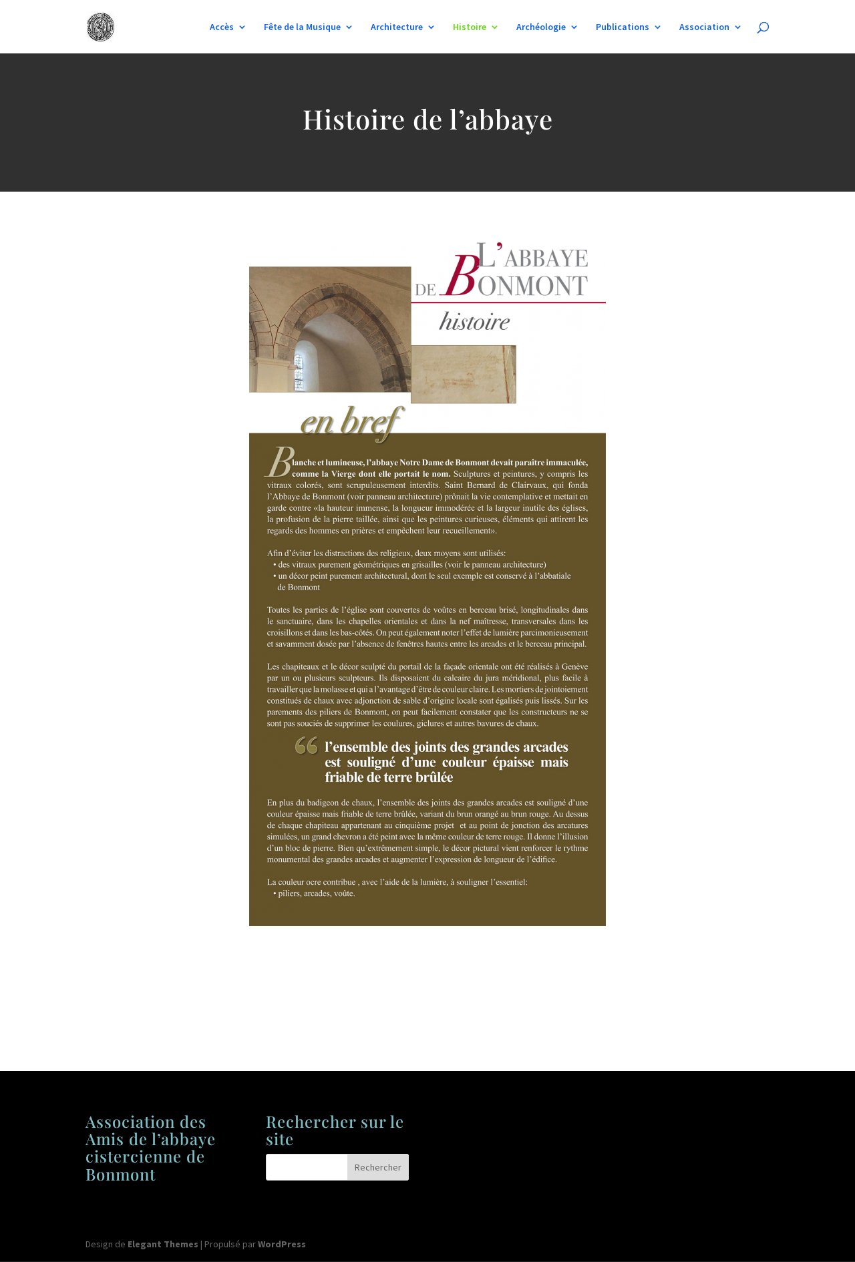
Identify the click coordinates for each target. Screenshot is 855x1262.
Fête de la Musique (302, 27)
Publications (622, 27)
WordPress (282, 1244)
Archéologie (541, 27)
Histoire (469, 27)
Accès (222, 27)
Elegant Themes (163, 1244)
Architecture (397, 27)
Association (704, 27)
